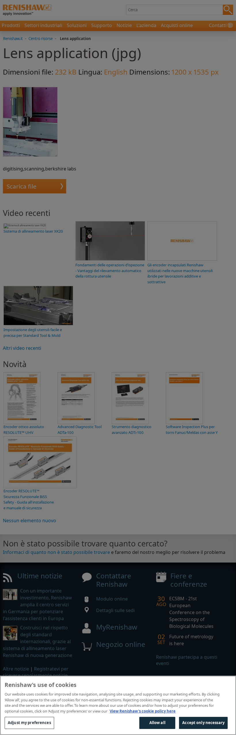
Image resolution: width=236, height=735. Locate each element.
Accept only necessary (203, 722)
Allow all (157, 722)
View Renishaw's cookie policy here (143, 711)
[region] (118, 705)
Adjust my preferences (29, 722)
